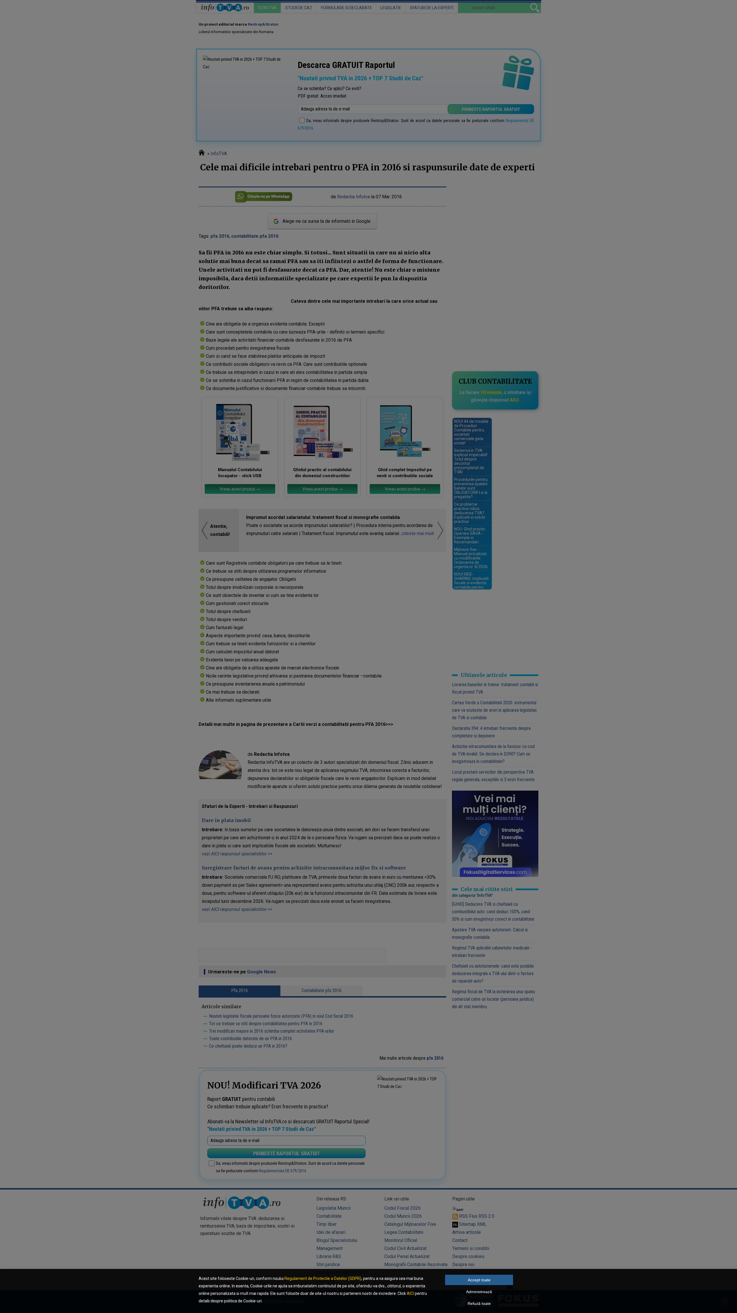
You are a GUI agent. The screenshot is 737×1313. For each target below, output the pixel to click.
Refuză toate (479, 1303)
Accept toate (479, 1280)
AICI (410, 1293)
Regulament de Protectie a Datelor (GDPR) (322, 1278)
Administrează (479, 1291)
